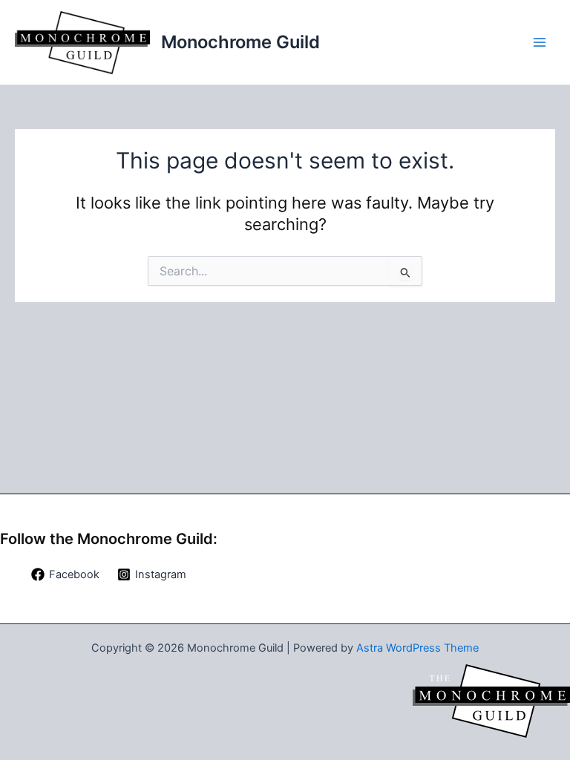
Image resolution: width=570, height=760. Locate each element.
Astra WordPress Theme (417, 648)
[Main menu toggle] (539, 42)
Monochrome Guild (240, 42)
